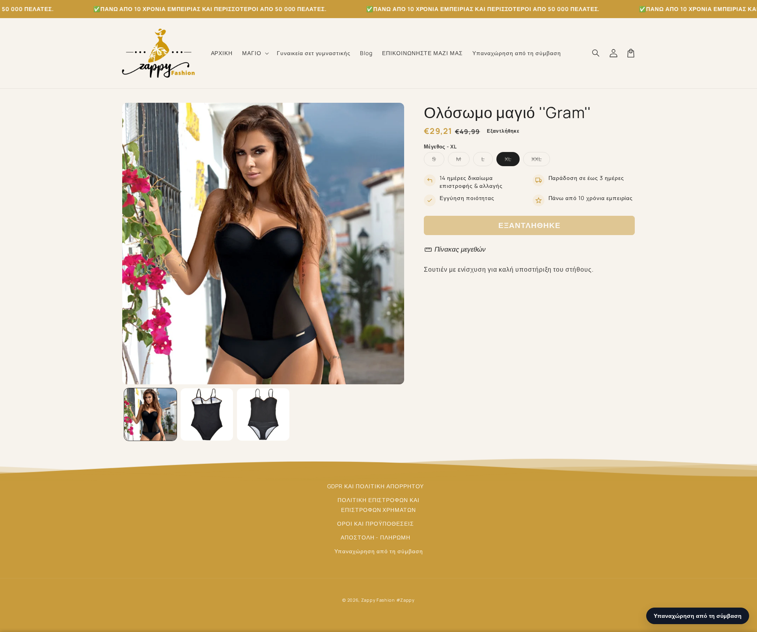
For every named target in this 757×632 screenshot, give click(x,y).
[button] (254, 53)
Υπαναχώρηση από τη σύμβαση (378, 551)
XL (512, 160)
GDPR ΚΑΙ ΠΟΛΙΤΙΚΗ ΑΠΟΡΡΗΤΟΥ (375, 486)
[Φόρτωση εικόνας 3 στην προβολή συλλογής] (263, 414)
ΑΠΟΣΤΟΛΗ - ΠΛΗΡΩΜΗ (375, 537)
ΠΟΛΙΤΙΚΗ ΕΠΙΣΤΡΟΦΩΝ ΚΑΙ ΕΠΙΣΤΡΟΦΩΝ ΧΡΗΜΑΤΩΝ (378, 504)
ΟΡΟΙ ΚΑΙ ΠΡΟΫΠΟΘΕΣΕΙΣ (375, 523)
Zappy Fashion (378, 600)
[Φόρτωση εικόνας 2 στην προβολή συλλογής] (207, 414)
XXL (540, 160)
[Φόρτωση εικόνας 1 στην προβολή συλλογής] (150, 414)
